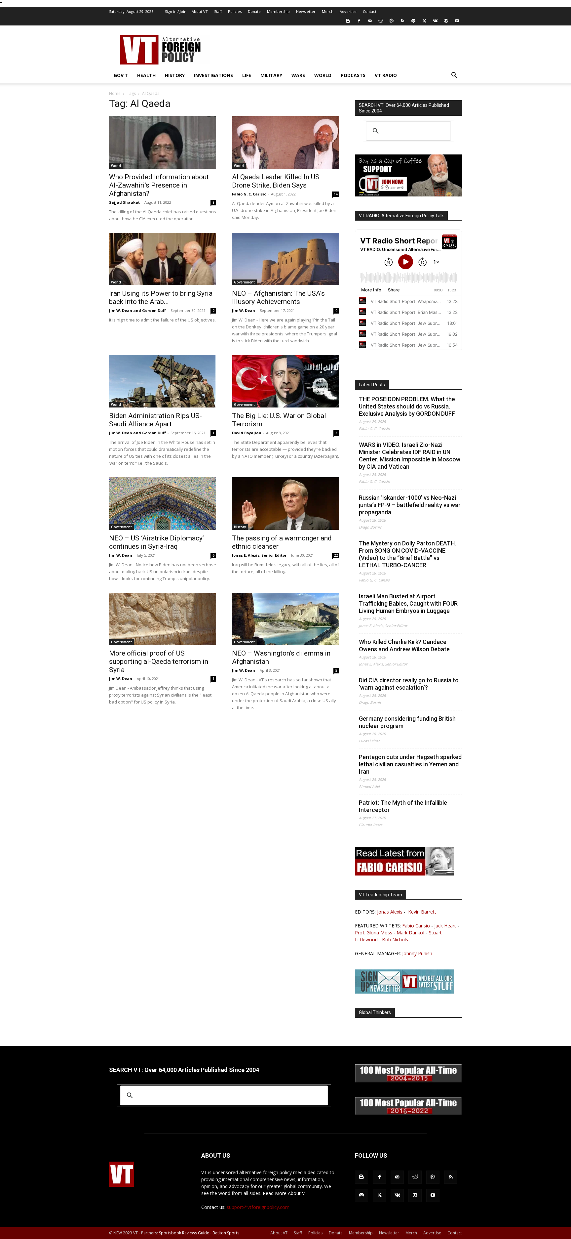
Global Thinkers (375, 1012)
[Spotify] (413, 20)
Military (271, 75)
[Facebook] (359, 20)
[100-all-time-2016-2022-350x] (408, 1113)
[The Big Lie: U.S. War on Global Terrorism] (285, 381)
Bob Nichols (395, 939)
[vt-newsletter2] (404, 992)
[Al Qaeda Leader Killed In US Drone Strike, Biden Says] (285, 142)
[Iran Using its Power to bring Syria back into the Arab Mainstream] (162, 259)
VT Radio (386, 75)
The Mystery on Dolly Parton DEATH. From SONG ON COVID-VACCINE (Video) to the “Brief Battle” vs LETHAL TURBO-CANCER (407, 554)
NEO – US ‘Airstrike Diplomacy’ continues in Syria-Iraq (156, 542)
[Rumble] (392, 20)
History (175, 75)
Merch (327, 11)
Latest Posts (372, 384)
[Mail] (370, 20)
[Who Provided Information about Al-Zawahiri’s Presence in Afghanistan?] (162, 142)
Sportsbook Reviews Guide (184, 1233)
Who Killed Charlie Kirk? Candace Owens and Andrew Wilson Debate (404, 645)
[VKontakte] (435, 20)
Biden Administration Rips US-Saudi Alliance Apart (155, 420)
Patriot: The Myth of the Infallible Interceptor (403, 806)
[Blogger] (348, 20)
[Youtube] (457, 20)
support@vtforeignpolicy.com (258, 1207)
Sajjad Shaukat (124, 202)
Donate (254, 11)
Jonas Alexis (389, 912)
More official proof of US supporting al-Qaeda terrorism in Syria (158, 661)
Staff (218, 11)
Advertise (348, 11)
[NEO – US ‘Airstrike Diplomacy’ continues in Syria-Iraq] (162, 503)
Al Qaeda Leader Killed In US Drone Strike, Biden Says (276, 181)
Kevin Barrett (422, 912)
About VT (200, 11)
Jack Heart (445, 925)
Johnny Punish (417, 953)
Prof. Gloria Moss (373, 932)
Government (244, 282)
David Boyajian (246, 432)
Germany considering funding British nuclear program (407, 722)
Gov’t (121, 75)
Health (146, 75)
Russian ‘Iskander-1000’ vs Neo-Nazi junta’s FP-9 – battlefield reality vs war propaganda (410, 505)
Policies (235, 11)
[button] (454, 76)
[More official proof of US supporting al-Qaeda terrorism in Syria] (162, 619)
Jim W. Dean (243, 310)
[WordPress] (446, 20)
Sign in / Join (175, 11)
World (322, 75)
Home (115, 93)
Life (246, 75)
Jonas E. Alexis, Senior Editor (259, 555)
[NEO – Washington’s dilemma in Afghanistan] (285, 619)
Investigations (213, 75)
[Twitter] (424, 20)
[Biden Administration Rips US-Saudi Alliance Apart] (162, 381)
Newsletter (306, 11)
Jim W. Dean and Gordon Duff (137, 310)
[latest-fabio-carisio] (404, 874)
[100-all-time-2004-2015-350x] (408, 1081)
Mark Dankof (411, 932)
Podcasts (353, 75)
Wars (298, 75)
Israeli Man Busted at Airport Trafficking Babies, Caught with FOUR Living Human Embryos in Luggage (408, 603)
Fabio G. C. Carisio (249, 194)
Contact (369, 11)
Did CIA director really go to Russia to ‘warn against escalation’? (409, 684)
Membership (278, 11)
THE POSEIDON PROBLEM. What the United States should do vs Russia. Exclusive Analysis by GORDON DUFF (407, 406)
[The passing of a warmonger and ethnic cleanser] (285, 503)
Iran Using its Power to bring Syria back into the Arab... (160, 297)
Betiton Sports (225, 1233)
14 (336, 194)
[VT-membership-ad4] (408, 195)
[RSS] (402, 20)
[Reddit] (381, 20)
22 (336, 555)
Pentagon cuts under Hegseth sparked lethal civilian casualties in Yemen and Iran (410, 764)
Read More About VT (285, 1193)
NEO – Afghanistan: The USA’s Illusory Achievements (278, 297)
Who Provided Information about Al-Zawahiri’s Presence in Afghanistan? (159, 185)
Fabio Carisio (416, 925)
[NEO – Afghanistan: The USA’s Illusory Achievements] (285, 259)
